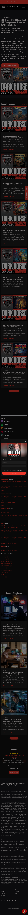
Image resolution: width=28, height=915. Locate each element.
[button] (25, 441)
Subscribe (14, 473)
